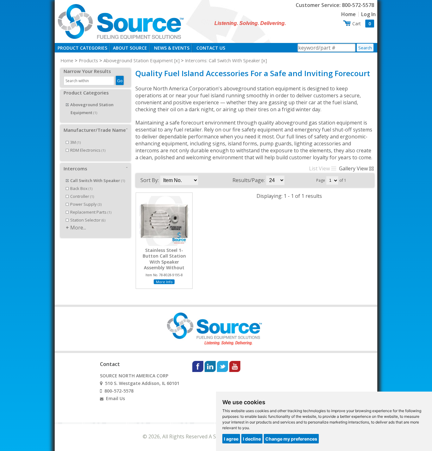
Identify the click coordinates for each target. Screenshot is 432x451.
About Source (130, 48)
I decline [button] (252, 439)
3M (75, 142)
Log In (368, 14)
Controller (82, 196)
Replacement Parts (90, 212)
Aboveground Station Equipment (138, 60)
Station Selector (87, 220)
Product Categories (82, 48)
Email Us (115, 398)
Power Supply (86, 204)
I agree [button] (231, 439)
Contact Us (210, 48)
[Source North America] (120, 20)
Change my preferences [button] (291, 439)
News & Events (171, 48)
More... (78, 227)
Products (88, 60)
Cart (361, 24)
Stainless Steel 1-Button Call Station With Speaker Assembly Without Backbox (164, 261)
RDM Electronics (87, 150)
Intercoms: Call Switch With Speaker (222, 60)
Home (348, 14)
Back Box (81, 188)
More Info (164, 281)
